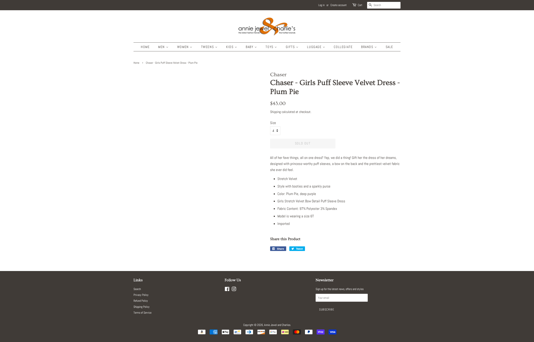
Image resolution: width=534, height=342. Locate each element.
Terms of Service (142, 312)
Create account (338, 5)
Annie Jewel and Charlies (277, 325)
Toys (270, 47)
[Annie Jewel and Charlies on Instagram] (234, 290)
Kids (230, 47)
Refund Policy (141, 301)
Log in (321, 5)
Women (183, 47)
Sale (389, 47)
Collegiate (343, 47)
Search (137, 289)
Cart (360, 5)
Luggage (315, 47)
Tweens (208, 47)
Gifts (291, 47)
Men (162, 47)
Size (273, 122)
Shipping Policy (142, 307)
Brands (367, 47)
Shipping (275, 112)
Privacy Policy (141, 295)
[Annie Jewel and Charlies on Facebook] (227, 290)
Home (145, 47)
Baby (250, 47)
